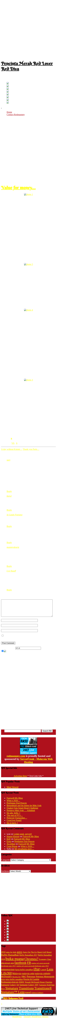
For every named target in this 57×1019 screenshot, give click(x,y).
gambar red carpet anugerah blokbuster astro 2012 (32, 966)
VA (12, 443)
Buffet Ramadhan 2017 (28, 955)
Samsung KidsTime (47, 985)
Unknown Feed (15, 998)
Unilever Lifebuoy (37, 992)
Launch (43, 970)
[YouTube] (8, 92)
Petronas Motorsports (45, 976)
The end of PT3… (15, 815)
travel (28, 992)
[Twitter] (8, 83)
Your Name (43, 620)
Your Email (43, 625)
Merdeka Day (16, 977)
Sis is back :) (12, 823)
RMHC (21, 982)
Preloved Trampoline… (17, 818)
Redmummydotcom (9, 982)
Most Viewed (12, 787)
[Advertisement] (28, 29)
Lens (50, 969)
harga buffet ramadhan (24, 970)
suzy (8, 460)
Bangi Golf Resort (44, 952)
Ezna (9, 841)
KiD (9, 839)
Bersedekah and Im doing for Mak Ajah (24, 805)
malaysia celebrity (42, 973)
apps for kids (11, 952)
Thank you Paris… (31, 449)
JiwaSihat (11, 844)
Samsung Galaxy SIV (29, 984)
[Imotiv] (8, 100)
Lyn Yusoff (11, 571)
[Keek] (8, 97)
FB (29, 962)
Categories (5, 860)
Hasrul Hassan (13, 836)
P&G (24, 976)
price (3, 979)
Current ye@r (8, 648)
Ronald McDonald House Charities (38, 982)
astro (19, 951)
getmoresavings (8, 969)
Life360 (6, 973)
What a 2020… (13, 800)
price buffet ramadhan (14, 979)
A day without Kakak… (11, 449)
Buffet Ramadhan (10, 954)
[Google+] (8, 89)
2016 (3, 952)
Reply (9, 491)
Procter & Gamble (31, 979)
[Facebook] (8, 86)
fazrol (9, 496)
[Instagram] (8, 94)
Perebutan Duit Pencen (17, 803)
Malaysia (16, 973)
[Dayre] (8, 103)
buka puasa (15, 958)
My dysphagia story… (24, 849)
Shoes (3, 989)
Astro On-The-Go (30, 952)
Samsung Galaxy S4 (10, 984)
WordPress (17, 1016)
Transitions (26, 988)
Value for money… (18, 187)
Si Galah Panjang (14, 515)
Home (9, 112)
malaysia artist (28, 973)
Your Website (44, 630)
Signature (11, 988)
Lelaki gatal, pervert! (23, 834)
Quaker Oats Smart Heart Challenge (22, 808)
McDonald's (6, 976)
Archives (5, 871)
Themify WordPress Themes (36, 1016)
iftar (36, 969)
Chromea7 (31, 959)
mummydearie (13, 547)
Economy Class (45, 959)
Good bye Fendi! (14, 820)
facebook (20, 962)
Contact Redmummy (16, 114)
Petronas (31, 976)
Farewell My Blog (15, 798)
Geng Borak (12, 846)
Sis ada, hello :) (13, 813)
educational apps (7, 963)
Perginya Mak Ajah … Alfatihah (21, 810)
